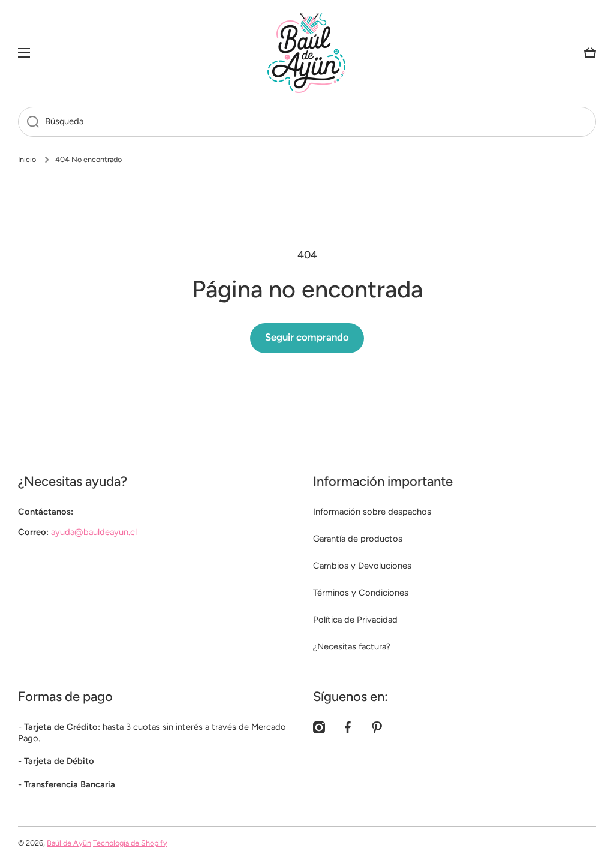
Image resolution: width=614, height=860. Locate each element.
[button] (590, 53)
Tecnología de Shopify (130, 842)
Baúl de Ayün (69, 842)
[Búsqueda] (28, 122)
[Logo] (307, 53)
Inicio (27, 159)
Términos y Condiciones (360, 592)
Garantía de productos (357, 538)
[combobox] (307, 122)
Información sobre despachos (372, 511)
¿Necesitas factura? (351, 646)
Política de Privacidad (355, 619)
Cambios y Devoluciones (362, 565)
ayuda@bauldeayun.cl (94, 532)
